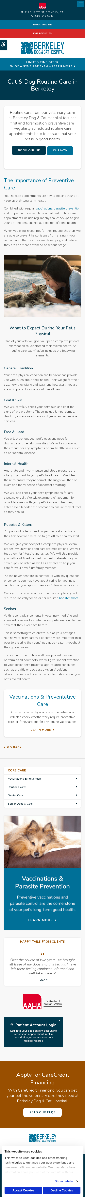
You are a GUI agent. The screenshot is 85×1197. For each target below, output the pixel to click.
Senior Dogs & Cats (20, 804)
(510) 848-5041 (44, 15)
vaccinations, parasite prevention (58, 208)
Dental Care (15, 795)
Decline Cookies (62, 1190)
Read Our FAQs (42, 1112)
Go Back (14, 747)
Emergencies (42, 33)
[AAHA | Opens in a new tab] (42, 6)
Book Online (42, 24)
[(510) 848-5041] (60, 150)
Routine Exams (17, 787)
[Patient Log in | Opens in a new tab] (33, 1032)
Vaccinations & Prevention (24, 779)
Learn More (41, 730)
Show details (64, 1181)
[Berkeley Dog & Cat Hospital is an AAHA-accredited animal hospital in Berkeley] (42, 1001)
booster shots (68, 598)
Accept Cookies (23, 1190)
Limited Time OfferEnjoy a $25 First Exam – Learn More (40, 64)
